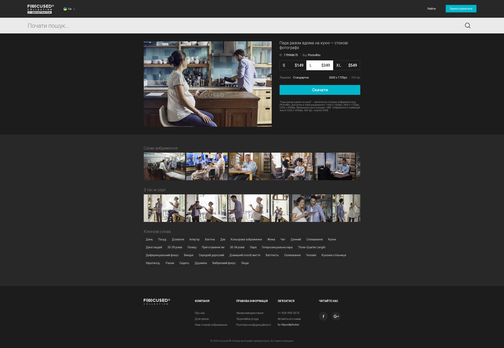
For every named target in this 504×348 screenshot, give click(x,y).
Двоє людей (154, 247)
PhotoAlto (314, 55)
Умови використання (249, 313)
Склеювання (292, 255)
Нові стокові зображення (211, 324)
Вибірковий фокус (224, 263)
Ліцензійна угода (247, 318)
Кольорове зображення (246, 239)
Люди (245, 263)
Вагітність (272, 255)
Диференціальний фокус (162, 255)
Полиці (192, 247)
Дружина (201, 263)
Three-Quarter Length (311, 247)
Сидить (184, 263)
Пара (253, 247)
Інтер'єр (195, 239)
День (149, 239)
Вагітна (210, 239)
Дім (222, 239)
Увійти (431, 8)
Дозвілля (178, 239)
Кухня (332, 239)
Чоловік (311, 255)
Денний (296, 239)
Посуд (162, 239)
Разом (170, 263)
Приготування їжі (213, 247)
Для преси (202, 318)
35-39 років (175, 247)
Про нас (200, 313)
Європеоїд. (153, 263)
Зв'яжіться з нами (289, 318)
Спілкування (315, 239)
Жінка (271, 239)
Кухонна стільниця (334, 255)
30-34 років (237, 247)
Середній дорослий (211, 255)
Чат (283, 239)
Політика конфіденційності (253, 324)
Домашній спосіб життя (245, 255)
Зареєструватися (461, 8)
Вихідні (188, 255)
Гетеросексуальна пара (277, 247)
